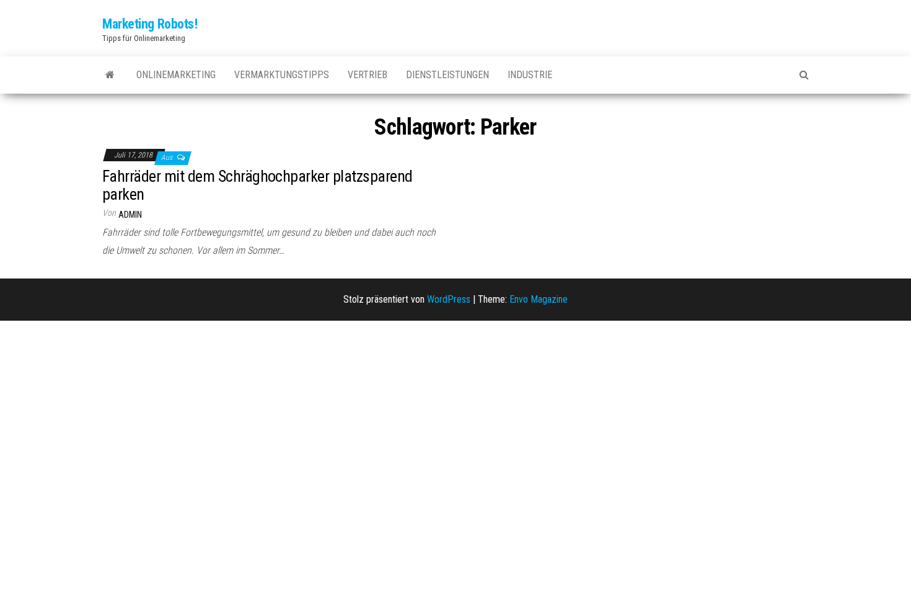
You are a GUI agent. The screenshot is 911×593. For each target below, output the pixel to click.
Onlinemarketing (176, 75)
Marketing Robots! (150, 24)
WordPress (448, 299)
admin (130, 215)
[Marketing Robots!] (110, 75)
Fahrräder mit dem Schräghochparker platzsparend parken (257, 185)
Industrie (530, 75)
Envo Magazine (538, 299)
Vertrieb (367, 75)
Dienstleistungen (447, 75)
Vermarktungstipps (281, 75)
